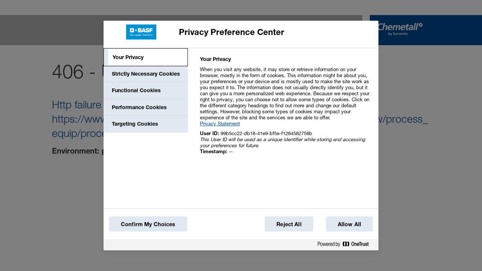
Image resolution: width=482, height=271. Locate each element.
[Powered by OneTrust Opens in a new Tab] (346, 245)
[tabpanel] (286, 109)
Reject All (288, 224)
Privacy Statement (220, 123)
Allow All (349, 224)
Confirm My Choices (148, 224)
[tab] (145, 57)
